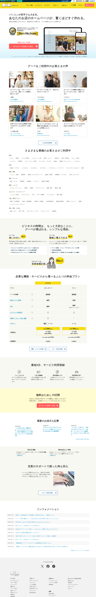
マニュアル (32, 582)
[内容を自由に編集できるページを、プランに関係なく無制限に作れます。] (32, 294)
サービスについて (14, 580)
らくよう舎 (67, 133)
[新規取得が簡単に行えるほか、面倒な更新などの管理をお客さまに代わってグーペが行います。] (32, 300)
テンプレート (38, 5)
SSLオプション (14, 592)
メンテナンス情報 (53, 582)
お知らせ (64, 5)
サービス (47, 5)
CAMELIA (40, 133)
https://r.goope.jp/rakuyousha (71, 135)
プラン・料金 (29, 5)
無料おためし (89, 5)
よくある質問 (33, 584)
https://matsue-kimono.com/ (16, 101)
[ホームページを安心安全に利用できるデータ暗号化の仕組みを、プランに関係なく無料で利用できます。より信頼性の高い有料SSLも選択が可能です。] (32, 306)
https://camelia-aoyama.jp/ (43, 135)
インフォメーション (53, 580)
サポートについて (34, 580)
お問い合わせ (33, 586)
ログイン (81, 5)
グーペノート (33, 590)
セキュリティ (71, 586)
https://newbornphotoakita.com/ (44, 101)
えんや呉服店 (13, 99)
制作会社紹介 (33, 592)
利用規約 (70, 582)
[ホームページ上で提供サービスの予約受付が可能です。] (32, 312)
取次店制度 (51, 593)
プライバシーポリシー (73, 584)
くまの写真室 (40, 99)
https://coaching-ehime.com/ (70, 101)
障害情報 (51, 584)
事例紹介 (12, 594)
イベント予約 (13, 588)
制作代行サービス (34, 588)
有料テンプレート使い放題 (18, 318)
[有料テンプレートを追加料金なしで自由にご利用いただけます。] (32, 318)
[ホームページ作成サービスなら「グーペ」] (9, 5)
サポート (55, 5)
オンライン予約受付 (16, 312)
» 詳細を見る (19, 455)
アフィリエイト (52, 595)
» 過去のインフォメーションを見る (79, 550)
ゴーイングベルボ (15, 133)
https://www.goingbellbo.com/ (17, 135)
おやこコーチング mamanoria (72, 99)
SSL (11, 306)
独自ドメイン (13, 590)
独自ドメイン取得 (15, 300)
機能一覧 (12, 586)
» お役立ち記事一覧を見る (82, 439)
